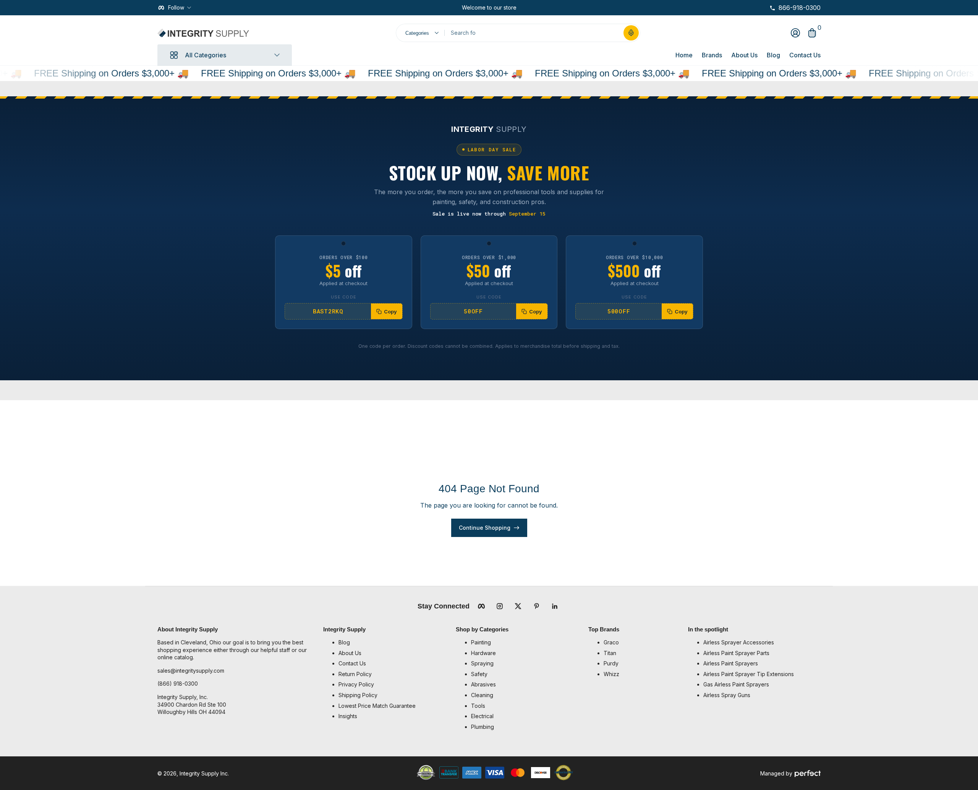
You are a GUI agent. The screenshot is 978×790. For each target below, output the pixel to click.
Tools (478, 705)
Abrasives (483, 684)
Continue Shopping (484, 527)
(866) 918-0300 (177, 683)
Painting (481, 642)
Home (684, 55)
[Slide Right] (523, 8)
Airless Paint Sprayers (730, 663)
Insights (347, 716)
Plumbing (482, 726)
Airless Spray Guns (726, 695)
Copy (390, 311)
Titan (610, 653)
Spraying (482, 663)
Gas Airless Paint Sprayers (736, 684)
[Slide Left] (456, 8)
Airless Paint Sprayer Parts (736, 653)
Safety (479, 674)
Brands (712, 55)
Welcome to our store (489, 7)
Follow (176, 7)
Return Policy (355, 674)
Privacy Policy (356, 684)
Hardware (483, 653)
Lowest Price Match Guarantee (377, 705)
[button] (631, 33)
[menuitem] (393, 642)
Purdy (611, 663)
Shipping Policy (357, 695)
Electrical (482, 716)
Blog (773, 55)
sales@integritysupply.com (190, 670)
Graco (611, 642)
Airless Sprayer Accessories (738, 642)
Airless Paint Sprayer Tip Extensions (748, 674)
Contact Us (805, 55)
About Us (744, 55)
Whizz (611, 674)
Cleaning (482, 695)
